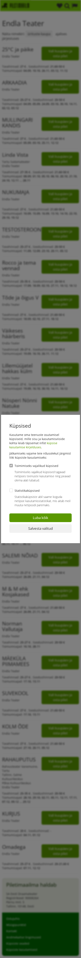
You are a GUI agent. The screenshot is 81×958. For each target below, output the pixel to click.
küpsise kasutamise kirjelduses (33, 445)
